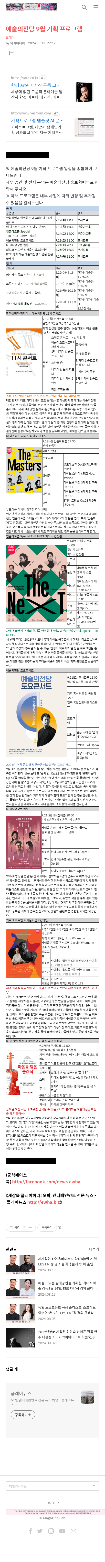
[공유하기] (24, 1227)
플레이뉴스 (21, 1393)
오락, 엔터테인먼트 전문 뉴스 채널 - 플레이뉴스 (42, 1402)
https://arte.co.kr (24, 78)
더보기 (94, 1249)
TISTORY (52, 1502)
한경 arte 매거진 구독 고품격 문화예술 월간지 (38, 85)
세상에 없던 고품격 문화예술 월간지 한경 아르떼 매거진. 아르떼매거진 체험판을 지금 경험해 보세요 (37, 94)
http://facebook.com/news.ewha (46, 1182)
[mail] (73, 1531)
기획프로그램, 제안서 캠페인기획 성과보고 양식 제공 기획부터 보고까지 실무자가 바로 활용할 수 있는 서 (37, 129)
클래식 (10, 37)
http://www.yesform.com (31, 113)
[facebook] (30, 1531)
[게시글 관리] (30, 1227)
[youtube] (62, 1531)
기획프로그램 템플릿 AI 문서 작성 (37, 120)
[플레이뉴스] (31, 7)
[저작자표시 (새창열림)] (59, 1228)
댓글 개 (12, 1369)
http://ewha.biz (43, 1202)
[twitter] (40, 1531)
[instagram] (51, 1531)
